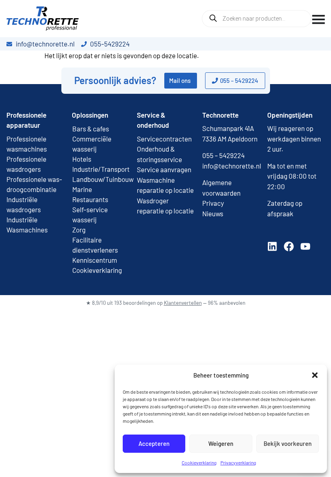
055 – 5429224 (223, 155)
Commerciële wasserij (91, 144)
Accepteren (154, 443)
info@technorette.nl (231, 166)
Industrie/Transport (100, 169)
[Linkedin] (272, 246)
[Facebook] (289, 246)
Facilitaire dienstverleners (95, 245)
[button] (315, 375)
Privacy (213, 203)
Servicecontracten (164, 139)
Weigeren (220, 443)
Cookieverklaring (199, 462)
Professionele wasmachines (26, 144)
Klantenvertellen (183, 303)
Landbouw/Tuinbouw (100, 179)
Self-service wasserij (90, 214)
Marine (82, 189)
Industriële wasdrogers (23, 204)
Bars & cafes (90, 129)
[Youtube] (305, 246)
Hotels (81, 159)
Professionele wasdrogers (26, 164)
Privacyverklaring (238, 462)
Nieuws (212, 213)
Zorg (79, 230)
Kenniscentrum (94, 260)
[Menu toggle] (318, 19)
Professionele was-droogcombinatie (34, 184)
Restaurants (90, 199)
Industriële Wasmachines (27, 224)
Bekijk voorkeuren (288, 443)
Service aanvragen (164, 169)
